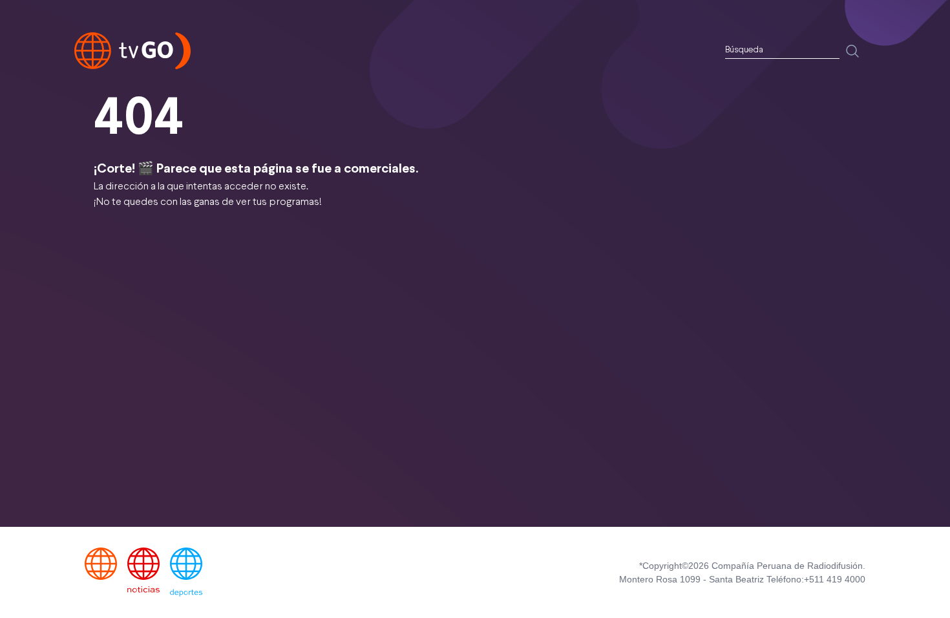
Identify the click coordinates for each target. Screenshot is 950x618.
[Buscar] (852, 51)
